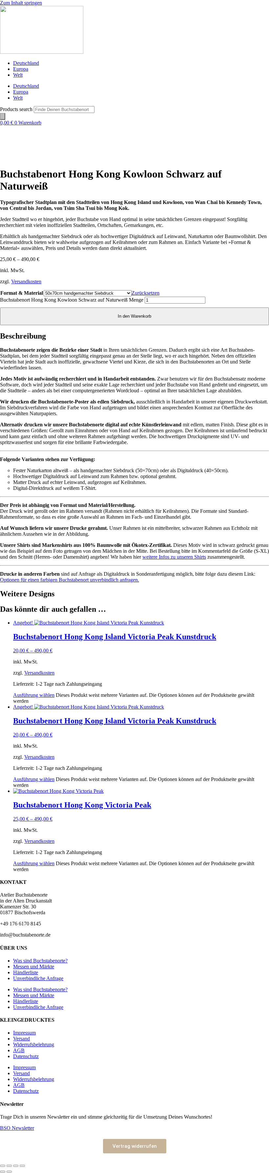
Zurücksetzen (145, 293)
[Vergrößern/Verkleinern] (2, 1166)
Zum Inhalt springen (21, 3)
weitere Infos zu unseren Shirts (174, 557)
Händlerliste (25, 972)
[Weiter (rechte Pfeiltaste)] (9, 1172)
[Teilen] (15, 1166)
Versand (21, 1038)
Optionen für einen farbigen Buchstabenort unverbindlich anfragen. (69, 580)
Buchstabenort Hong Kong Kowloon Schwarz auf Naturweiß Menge (71, 300)
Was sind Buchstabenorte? (40, 960)
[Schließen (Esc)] (22, 1166)
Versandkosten (26, 281)
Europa (20, 69)
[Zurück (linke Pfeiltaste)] (2, 1172)
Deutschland (26, 63)
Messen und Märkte (33, 966)
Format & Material (21, 293)
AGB (19, 1050)
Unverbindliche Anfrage (38, 978)
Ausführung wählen (33, 695)
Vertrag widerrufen (135, 1146)
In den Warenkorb (134, 316)
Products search (17, 109)
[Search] (2, 116)
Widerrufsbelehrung (33, 1044)
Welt (18, 75)
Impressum (24, 1032)
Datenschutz (26, 1056)
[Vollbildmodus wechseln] (9, 1166)
